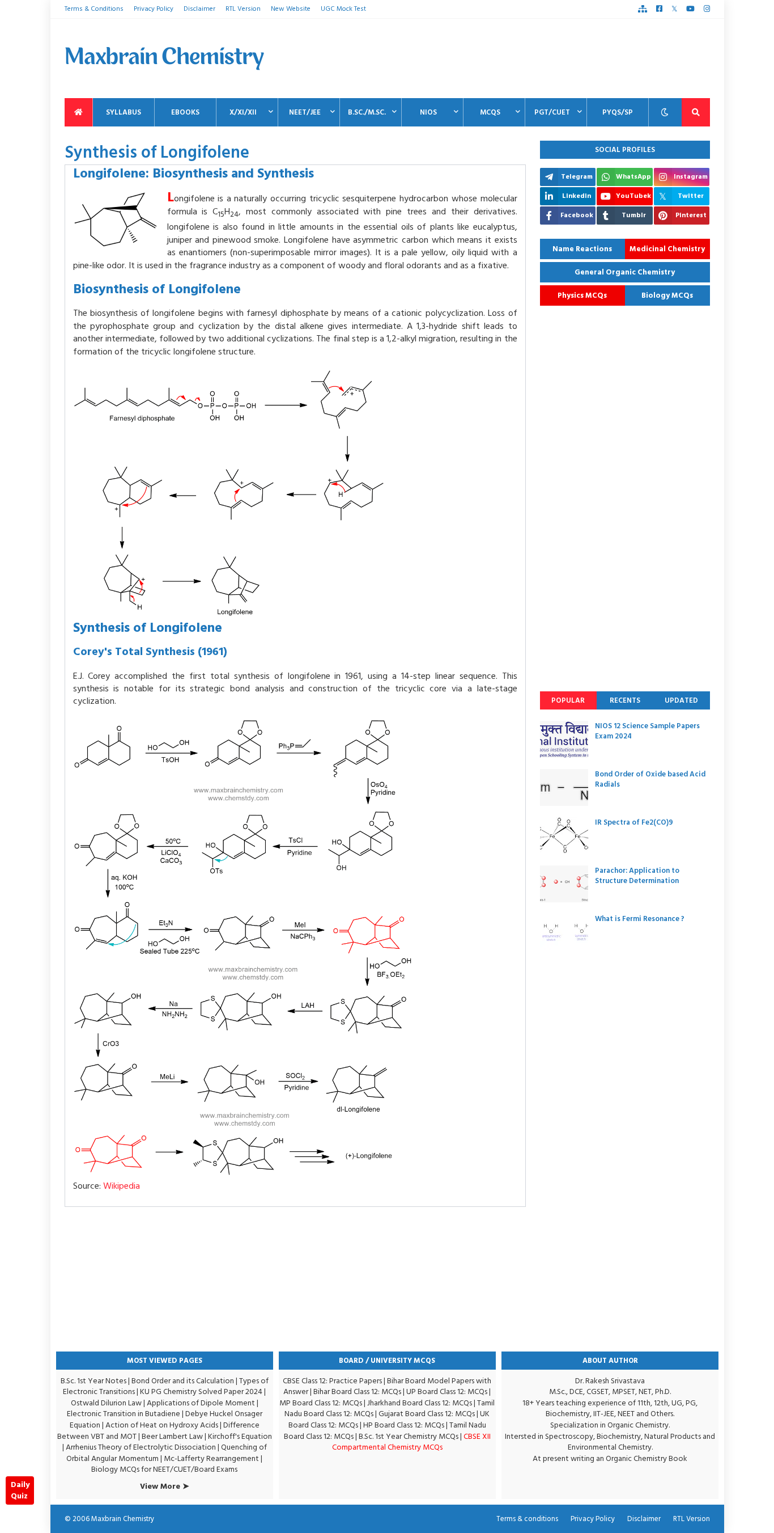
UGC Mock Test (343, 8)
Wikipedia (121, 1186)
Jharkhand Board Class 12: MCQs (419, 1402)
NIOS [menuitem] (428, 112)
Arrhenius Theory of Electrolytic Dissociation (141, 1447)
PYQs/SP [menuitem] (617, 112)
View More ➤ (164, 1486)
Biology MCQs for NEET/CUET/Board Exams (164, 1469)
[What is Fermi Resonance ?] (564, 932)
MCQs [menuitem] (490, 112)
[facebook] (659, 9)
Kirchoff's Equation (240, 1436)
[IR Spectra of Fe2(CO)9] (564, 835)
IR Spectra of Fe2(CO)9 (634, 822)
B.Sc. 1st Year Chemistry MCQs (408, 1436)
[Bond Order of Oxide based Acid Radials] (564, 787)
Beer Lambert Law (172, 1436)
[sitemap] (642, 9)
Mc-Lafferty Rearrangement (211, 1458)
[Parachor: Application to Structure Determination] (564, 883)
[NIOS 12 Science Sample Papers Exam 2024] (564, 739)
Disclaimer (199, 8)
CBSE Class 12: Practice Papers (332, 1380)
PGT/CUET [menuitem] (552, 112)
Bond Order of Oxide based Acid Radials (650, 779)
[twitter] (674, 9)
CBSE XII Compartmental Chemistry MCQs (411, 1442)
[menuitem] (79, 112)
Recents (625, 700)
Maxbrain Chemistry (122, 1519)
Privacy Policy (153, 8)
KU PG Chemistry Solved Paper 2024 (201, 1391)
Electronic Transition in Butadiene (123, 1413)
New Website (291, 8)
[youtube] (690, 9)
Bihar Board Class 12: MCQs (357, 1391)
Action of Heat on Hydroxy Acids (161, 1424)
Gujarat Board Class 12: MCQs (427, 1413)
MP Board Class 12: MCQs (320, 1402)
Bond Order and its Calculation (182, 1380)
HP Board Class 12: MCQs (403, 1424)
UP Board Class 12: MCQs (446, 1391)
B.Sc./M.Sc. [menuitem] (367, 112)
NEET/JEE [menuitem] (305, 112)
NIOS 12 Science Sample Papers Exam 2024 (647, 731)
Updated (681, 700)
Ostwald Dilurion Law (106, 1402)
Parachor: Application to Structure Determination (637, 875)
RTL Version (243, 8)
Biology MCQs (667, 295)
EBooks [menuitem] (185, 112)
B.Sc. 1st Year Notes (93, 1380)
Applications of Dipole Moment (201, 1402)
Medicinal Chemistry (667, 249)
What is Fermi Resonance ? (639, 919)
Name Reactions (582, 249)
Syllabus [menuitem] (123, 112)
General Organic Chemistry (625, 272)
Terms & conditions (527, 1519)
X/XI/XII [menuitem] (243, 112)
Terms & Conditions (94, 8)
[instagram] (707, 9)
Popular (568, 700)
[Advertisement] (503, 58)
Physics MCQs (582, 295)
